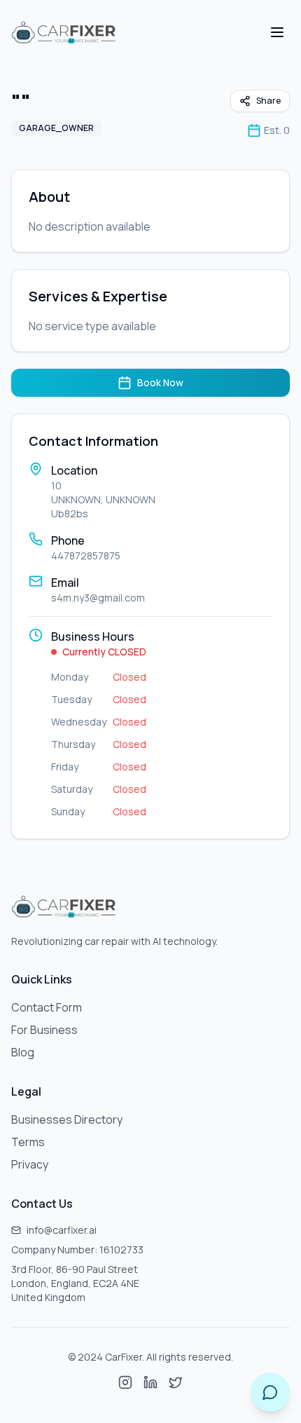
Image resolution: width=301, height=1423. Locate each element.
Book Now (160, 382)
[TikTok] (176, 1382)
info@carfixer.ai (62, 1230)
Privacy (29, 1164)
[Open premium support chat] (270, 1392)
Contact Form (46, 1007)
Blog (22, 1052)
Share (268, 101)
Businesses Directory (66, 1119)
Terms (28, 1142)
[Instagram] (125, 1382)
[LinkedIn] (151, 1382)
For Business (44, 1029)
